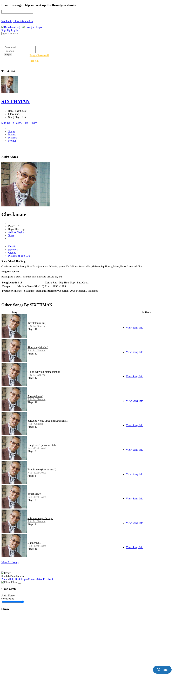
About (4, 579)
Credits (12, 252)
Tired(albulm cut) (37, 323)
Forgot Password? (39, 55)
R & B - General (36, 326)
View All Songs (9, 562)
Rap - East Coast (37, 448)
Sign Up (34, 60)
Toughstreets (34, 493)
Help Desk (15, 579)
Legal (24, 579)
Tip (26, 122)
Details (12, 246)
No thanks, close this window (17, 21)
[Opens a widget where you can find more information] (162, 670)
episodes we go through (40, 518)
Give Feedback (45, 579)
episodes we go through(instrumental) (48, 420)
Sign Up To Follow (11, 122)
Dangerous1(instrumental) (42, 445)
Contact (32, 579)
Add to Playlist (16, 232)
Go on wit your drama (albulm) (44, 371)
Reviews (13, 249)
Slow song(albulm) (38, 347)
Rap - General (35, 423)
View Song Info (134, 327)
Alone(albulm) (35, 396)
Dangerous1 (34, 542)
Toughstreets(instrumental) (42, 469)
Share (34, 122)
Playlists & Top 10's (19, 255)
